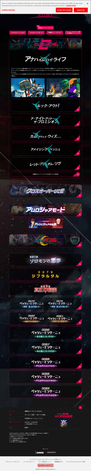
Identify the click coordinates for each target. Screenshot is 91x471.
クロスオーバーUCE (17, 33)
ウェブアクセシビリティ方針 (76, 462)
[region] (45, 7)
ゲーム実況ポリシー (44, 462)
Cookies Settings (8, 10)
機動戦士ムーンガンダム (55, 32)
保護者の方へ (59, 462)
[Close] (87, 3)
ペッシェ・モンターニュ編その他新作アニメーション (73, 32)
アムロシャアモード (36, 33)
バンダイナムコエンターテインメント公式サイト (45, 459)
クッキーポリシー (29, 462)
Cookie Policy (71, 5)
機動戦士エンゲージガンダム (45, 27)
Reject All (80, 10)
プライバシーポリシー (13, 462)
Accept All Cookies (64, 10)
